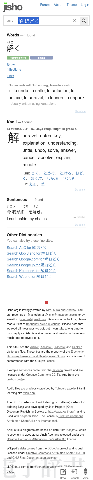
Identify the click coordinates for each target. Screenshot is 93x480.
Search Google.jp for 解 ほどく (31, 264)
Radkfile (77, 347)
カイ (32, 183)
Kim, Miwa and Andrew (61, 310)
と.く (35, 173)
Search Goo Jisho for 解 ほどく (32, 253)
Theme (72, 4)
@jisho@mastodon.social (61, 314)
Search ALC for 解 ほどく (27, 247)
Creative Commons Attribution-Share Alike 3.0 (36, 439)
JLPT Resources (70, 466)
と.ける (65, 173)
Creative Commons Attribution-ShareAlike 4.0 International (45, 418)
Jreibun (11, 379)
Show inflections (14, 67)
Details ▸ (80, 111)
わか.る (52, 178)
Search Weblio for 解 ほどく (29, 276)
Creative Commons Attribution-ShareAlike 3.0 (55, 453)
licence (50, 360)
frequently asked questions (43, 324)
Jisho (13, 7)
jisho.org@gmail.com (32, 319)
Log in (85, 4)
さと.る (69, 178)
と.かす (49, 173)
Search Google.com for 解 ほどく (33, 259)
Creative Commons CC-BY (43, 374)
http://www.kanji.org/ (61, 411)
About (58, 4)
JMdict (34, 347)
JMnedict (59, 347)
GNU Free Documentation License (34, 457)
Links (10, 76)
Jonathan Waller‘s (48, 466)
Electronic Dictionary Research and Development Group (45, 353)
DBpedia (53, 448)
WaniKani (29, 393)
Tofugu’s (60, 388)
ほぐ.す (36, 178)
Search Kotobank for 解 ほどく (31, 270)
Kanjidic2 (46, 347)
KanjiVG (71, 429)
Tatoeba (81, 217)
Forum (45, 4)
